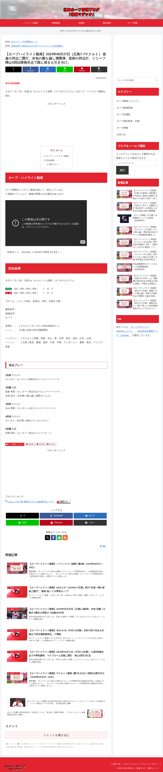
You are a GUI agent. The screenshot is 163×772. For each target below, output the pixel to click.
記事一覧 (116, 764)
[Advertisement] (56, 124)
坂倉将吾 (42, 444)
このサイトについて (131, 764)
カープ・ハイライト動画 (57, 156)
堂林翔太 (32, 444)
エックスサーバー (140, 327)
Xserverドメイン (124, 331)
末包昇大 (52, 444)
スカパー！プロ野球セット (24, 41)
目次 (52, 150)
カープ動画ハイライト (16, 444)
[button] (99, 69)
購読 (122, 170)
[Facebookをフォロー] (53, 537)
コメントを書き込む (56, 735)
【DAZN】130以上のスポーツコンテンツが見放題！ (37, 46)
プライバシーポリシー (150, 764)
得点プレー (54, 164)
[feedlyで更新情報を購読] (59, 537)
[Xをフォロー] (47, 537)
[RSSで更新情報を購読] (65, 537)
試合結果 (50, 160)
